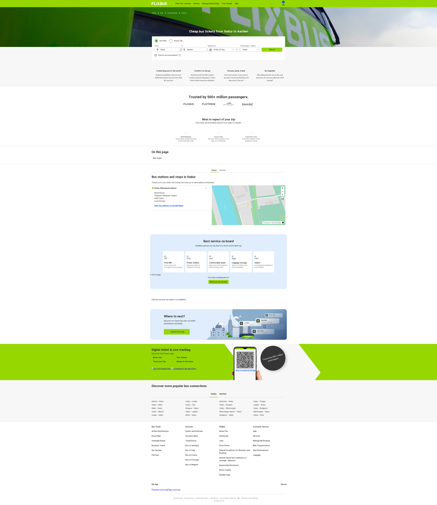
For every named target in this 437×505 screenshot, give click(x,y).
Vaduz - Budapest (260, 408)
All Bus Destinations (160, 431)
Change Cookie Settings (249, 498)
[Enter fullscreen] (282, 199)
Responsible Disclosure (229, 465)
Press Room (224, 445)
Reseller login (224, 475)
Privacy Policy (189, 498)
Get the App (156, 450)
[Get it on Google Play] (159, 490)
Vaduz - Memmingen (227, 408)
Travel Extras (190, 441)
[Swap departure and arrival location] (180, 49)
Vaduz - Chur (190, 405)
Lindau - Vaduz (157, 415)
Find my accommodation (168, 55)
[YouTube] (282, 490)
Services (256, 436)
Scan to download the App (245, 370)
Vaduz (184, 13)
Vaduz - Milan (157, 405)
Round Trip (178, 41)
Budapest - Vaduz (226, 415)
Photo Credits (225, 470)
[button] (180, 188)
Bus (161, 13)
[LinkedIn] (283, 490)
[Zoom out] (282, 191)
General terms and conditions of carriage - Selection (232, 459)
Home (154, 13)
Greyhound (223, 436)
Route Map (156, 436)
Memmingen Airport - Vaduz (230, 412)
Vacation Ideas (191, 436)
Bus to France (191, 455)
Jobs (221, 441)
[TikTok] (284, 490)
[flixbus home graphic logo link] (159, 4)
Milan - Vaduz (157, 408)
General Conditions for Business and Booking (234, 451)
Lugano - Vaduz (259, 405)
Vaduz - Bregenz (225, 405)
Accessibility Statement (228, 498)
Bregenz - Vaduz (192, 408)
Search (272, 50)
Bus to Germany (192, 445)
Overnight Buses (158, 441)
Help (255, 431)
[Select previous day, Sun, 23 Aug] (233, 49)
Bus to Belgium (191, 465)
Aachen (222, 170)
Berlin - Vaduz (190, 415)
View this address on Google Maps (168, 206)
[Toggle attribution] (283, 222)
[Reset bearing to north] (282, 194)
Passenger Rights (202, 498)
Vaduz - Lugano (191, 412)
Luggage (256, 455)
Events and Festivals (194, 431)
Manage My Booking (261, 441)
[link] (218, 324)
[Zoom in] (282, 188)
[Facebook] (281, 490)
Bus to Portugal (192, 460)
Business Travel (158, 445)
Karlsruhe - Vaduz (226, 401)
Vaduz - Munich (158, 412)
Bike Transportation (261, 445)
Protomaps (266, 223)
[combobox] (169, 49)
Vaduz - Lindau (191, 401)
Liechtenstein (172, 13)
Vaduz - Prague (259, 401)
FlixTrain (155, 455)
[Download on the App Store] (173, 490)
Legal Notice (214, 498)
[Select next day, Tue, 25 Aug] (236, 49)
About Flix (223, 431)
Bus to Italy (190, 450)
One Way (162, 41)
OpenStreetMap (276, 223)
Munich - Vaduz (158, 401)
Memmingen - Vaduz (261, 412)
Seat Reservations (260, 450)
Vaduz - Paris (258, 415)
